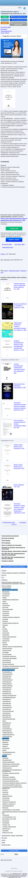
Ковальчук (23, 270)
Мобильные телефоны (9, 777)
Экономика (6, 744)
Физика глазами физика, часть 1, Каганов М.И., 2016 (19, 466)
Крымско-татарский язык (9, 695)
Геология (5, 790)
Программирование (8, 805)
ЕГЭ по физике (6, 542)
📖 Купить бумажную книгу (18, 16)
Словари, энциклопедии (9, 826)
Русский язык (6, 593)
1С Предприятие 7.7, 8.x (9, 817)
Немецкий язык (7, 677)
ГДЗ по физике (6, 540)
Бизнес (4, 750)
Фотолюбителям (7, 760)
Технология (6, 611)
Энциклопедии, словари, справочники (12, 835)
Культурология (7, 660)
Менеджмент (6, 740)
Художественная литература (11, 623)
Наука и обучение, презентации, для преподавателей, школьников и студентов (13, 583)
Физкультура (6, 640)
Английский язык (7, 672)
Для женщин (6, 798)
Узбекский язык (7, 691)
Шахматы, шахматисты (9, 803)
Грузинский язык (7, 728)
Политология (6, 605)
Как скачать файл (7, 244)
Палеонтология (7, 650)
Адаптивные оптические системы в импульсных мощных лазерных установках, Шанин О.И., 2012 (20, 406)
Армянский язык (7, 687)
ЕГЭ (3, 577)
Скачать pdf (14, 228)
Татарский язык (7, 689)
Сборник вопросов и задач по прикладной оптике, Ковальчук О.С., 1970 (19, 286)
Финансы (5, 746)
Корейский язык (7, 693)
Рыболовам (6, 822)
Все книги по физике (8, 538)
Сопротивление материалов (10, 535)
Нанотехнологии (7, 768)
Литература (6, 595)
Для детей (5, 607)
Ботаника (5, 621)
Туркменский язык (8, 732)
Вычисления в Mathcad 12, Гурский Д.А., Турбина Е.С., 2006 (20, 305)
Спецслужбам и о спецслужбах (11, 809)
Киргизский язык (7, 730)
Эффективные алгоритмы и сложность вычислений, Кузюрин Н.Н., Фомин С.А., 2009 (20, 326)
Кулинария (6, 830)
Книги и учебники (6, 586)
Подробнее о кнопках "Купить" (12, 36)
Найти (3, 842)
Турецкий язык (7, 701)
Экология (5, 644)
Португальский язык (8, 711)
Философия (6, 634)
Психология (6, 632)
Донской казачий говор (9, 719)
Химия (4, 601)
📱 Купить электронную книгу (18, 19)
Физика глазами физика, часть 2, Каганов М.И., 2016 (19, 446)
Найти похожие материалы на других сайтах (18, 23)
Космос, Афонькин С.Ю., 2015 (19, 485)
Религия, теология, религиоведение (12, 646)
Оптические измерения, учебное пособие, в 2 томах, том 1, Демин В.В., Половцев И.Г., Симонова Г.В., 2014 (19, 508)
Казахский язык (7, 703)
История (5, 629)
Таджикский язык (7, 736)
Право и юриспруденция (9, 636)
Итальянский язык (8, 679)
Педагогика (6, 615)
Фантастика (6, 815)
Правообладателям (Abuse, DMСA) (6, 32)
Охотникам (6, 775)
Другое (4, 840)
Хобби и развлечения (8, 762)
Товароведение (7, 754)
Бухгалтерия (6, 748)
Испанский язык (7, 676)
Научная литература (8, 664)
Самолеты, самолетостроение (11, 773)
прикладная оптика (14, 270)
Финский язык (6, 724)
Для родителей (7, 662)
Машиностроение (7, 796)
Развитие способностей (9, 802)
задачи (6, 270)
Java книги (5, 794)
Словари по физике (7, 561)
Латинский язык (7, 681)
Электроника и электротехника (11, 764)
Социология (6, 613)
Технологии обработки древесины (12, 785)
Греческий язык (7, 705)
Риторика (5, 625)
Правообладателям (7, 247)
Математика (6, 591)
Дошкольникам (7, 587)
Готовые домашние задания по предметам (13, 573)
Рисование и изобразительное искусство (14, 666)
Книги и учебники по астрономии (12, 545)
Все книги (4, 837)
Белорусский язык (8, 685)
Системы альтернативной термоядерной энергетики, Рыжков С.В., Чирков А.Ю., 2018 (19, 368)
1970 (2, 272)
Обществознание (7, 648)
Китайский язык (7, 723)
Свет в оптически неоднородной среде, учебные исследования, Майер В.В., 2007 (20, 424)
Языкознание (6, 726)
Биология (5, 603)
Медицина (5, 807)
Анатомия (5, 619)
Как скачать (4, 29)
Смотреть (4, 23)
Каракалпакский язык (8, 734)
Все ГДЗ (4, 575)
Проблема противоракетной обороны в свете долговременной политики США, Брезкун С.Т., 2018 (19, 345)
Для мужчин (6, 820)
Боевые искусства (8, 832)
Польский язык (7, 709)
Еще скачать (4, 19)
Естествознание (7, 654)
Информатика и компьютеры (11, 599)
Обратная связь (6, 844)
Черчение (5, 631)
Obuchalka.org (6, 873)
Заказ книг (5, 792)
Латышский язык (7, 707)
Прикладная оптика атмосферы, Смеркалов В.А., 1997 (20, 385)
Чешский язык (6, 713)
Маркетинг (5, 742)
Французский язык (8, 674)
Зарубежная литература (9, 656)
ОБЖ (4, 627)
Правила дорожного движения (11, 617)
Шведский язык (7, 715)
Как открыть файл (6, 27)
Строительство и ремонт (9, 779)
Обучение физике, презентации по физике (14, 551)
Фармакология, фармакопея (10, 766)
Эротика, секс (6, 824)
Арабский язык (7, 699)
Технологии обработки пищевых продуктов (14, 783)
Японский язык (7, 717)
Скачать (5, 16)
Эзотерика (5, 758)
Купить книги (14, 240)
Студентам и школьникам (10, 658)
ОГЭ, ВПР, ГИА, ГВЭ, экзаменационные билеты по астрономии (13, 554)
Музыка (5, 642)
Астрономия (6, 638)
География (6, 652)
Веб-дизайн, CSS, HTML (9, 819)
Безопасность (6, 828)
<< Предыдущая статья (8, 522)
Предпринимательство (9, 752)
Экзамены (4, 580)
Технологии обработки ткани (10, 781)
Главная (4, 570)
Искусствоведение (8, 609)
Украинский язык (7, 683)
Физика (4, 597)
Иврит (4, 721)
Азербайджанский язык (9, 697)
